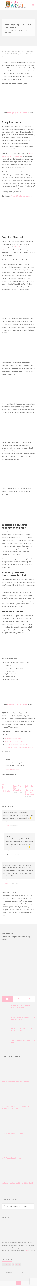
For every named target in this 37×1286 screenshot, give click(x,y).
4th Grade (30, 51)
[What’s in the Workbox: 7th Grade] (7, 780)
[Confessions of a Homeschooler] (15, 5)
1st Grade (11, 30)
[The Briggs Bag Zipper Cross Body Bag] (6, 1043)
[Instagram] (6, 1264)
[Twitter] (16, 1264)
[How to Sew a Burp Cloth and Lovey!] (18, 1070)
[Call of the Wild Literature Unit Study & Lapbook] (30, 781)
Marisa (7, 883)
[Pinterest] (9, 1264)
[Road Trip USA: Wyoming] (18, 781)
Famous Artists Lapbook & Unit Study (17, 744)
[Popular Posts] (18, 998)
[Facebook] (3, 1264)
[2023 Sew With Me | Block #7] (18, 1122)
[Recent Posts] (7, 998)
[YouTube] (13, 1264)
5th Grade (6, 54)
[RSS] (19, 1264)
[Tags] (29, 998)
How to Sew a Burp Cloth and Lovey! (16, 1081)
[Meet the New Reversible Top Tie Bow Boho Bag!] (6, 1020)
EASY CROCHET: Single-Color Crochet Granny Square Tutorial (16, 1107)
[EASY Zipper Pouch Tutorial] (18, 1147)
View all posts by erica (12, 769)
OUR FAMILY (27, 1250)
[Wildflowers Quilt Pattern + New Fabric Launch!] (6, 1031)
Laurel (7, 826)
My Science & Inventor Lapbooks (15, 741)
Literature (7, 752)
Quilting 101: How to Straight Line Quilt (17, 1183)
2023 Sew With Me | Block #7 (12, 1133)
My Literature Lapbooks (13, 739)
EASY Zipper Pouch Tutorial (12, 1158)
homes (21, 54)
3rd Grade (22, 51)
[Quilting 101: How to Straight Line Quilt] (18, 1172)
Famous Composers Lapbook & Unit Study (19, 747)
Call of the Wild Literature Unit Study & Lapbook (29, 790)
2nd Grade (14, 51)
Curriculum (14, 54)
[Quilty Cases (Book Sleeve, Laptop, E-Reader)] (6, 1008)
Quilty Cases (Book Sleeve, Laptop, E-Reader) (20, 1006)
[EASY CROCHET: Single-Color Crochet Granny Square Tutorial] (18, 1095)
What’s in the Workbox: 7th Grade (6, 788)
